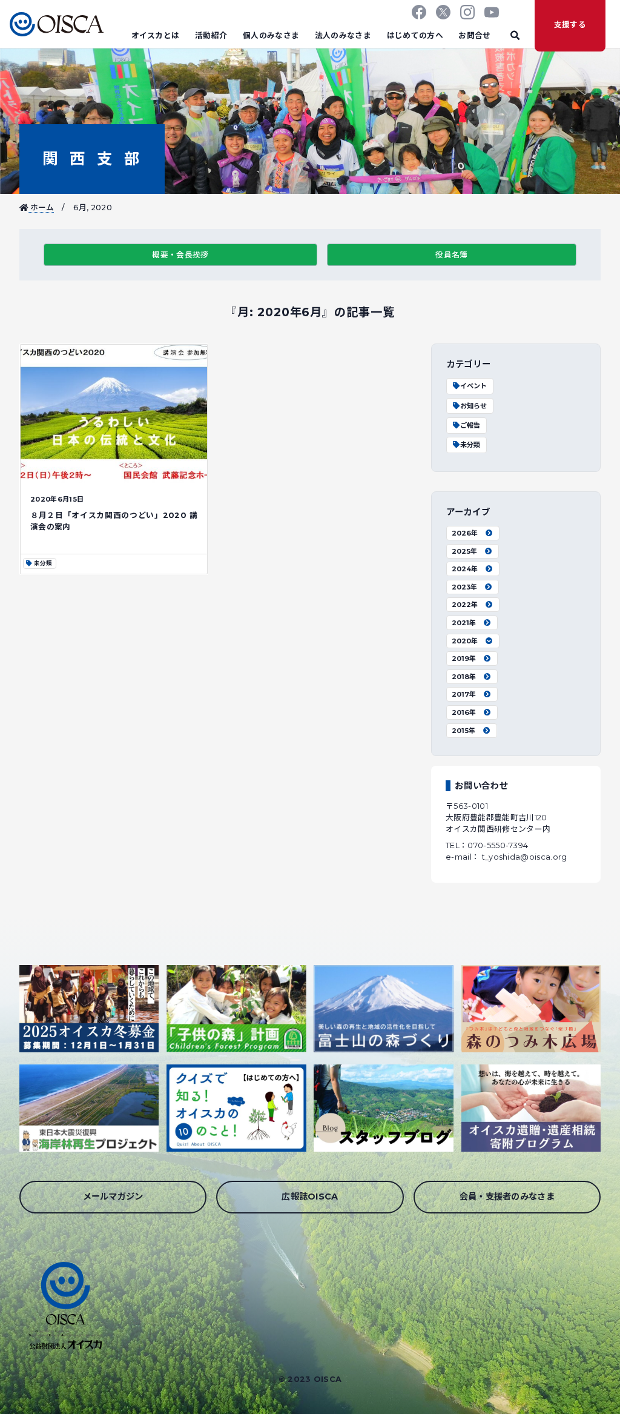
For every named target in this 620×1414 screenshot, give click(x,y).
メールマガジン (113, 1196)
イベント (473, 386)
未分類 (470, 444)
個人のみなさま (271, 35)
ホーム (41, 207)
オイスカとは (155, 35)
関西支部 (91, 158)
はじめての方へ (415, 35)
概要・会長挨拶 (180, 254)
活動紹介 (211, 35)
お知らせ (473, 406)
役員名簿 (451, 254)
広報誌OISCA (310, 1196)
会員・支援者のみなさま (507, 1196)
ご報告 (470, 425)
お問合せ (474, 35)
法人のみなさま (343, 35)
